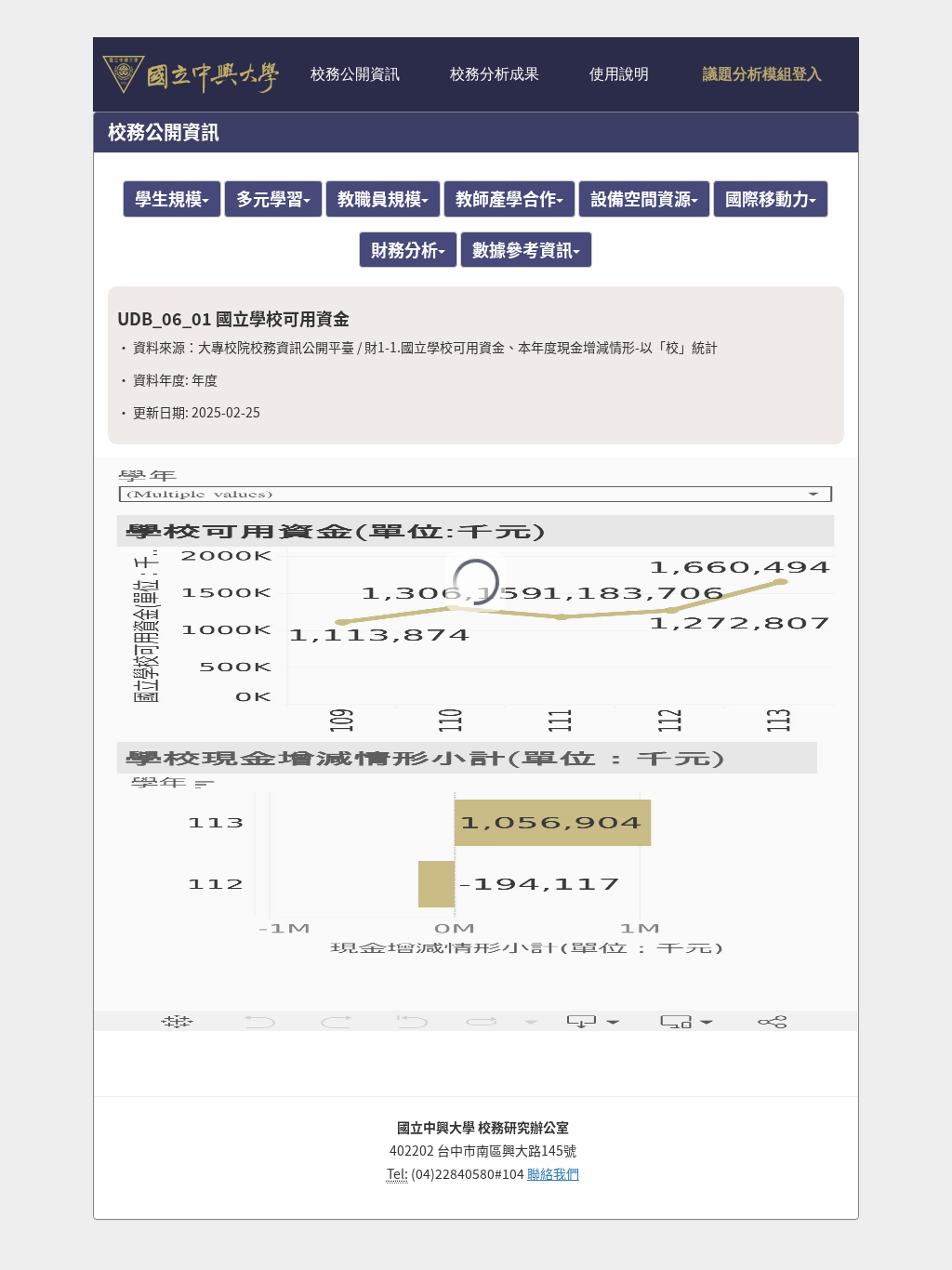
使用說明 (624, 74)
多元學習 (269, 198)
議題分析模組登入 (767, 74)
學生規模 (168, 198)
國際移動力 (767, 198)
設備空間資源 (640, 198)
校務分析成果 (499, 74)
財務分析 (404, 249)
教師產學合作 (506, 198)
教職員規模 (379, 198)
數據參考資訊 (522, 249)
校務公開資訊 (360, 74)
